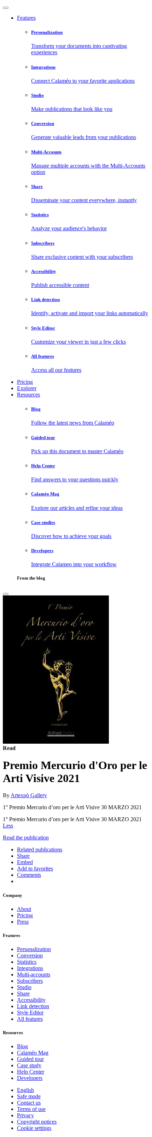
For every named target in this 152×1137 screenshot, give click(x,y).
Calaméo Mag (32, 1053)
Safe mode (29, 1096)
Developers (29, 1078)
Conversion (30, 955)
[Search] (5, 594)
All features (30, 1019)
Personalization (34, 949)
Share (23, 994)
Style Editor (30, 1013)
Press (23, 922)
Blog (22, 1046)
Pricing (25, 382)
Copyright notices (37, 1122)
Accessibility (31, 1000)
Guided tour (30, 1059)
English (25, 1090)
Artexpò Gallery (29, 795)
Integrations (30, 968)
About (24, 909)
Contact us (29, 1103)
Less (8, 826)
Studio (24, 987)
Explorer (26, 388)
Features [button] (26, 18)
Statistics (26, 962)
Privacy (25, 1115)
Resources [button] (28, 395)
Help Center (30, 1072)
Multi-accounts (33, 974)
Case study (29, 1065)
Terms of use (31, 1109)
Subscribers (30, 981)
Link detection (33, 1006)
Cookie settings (34, 1128)
